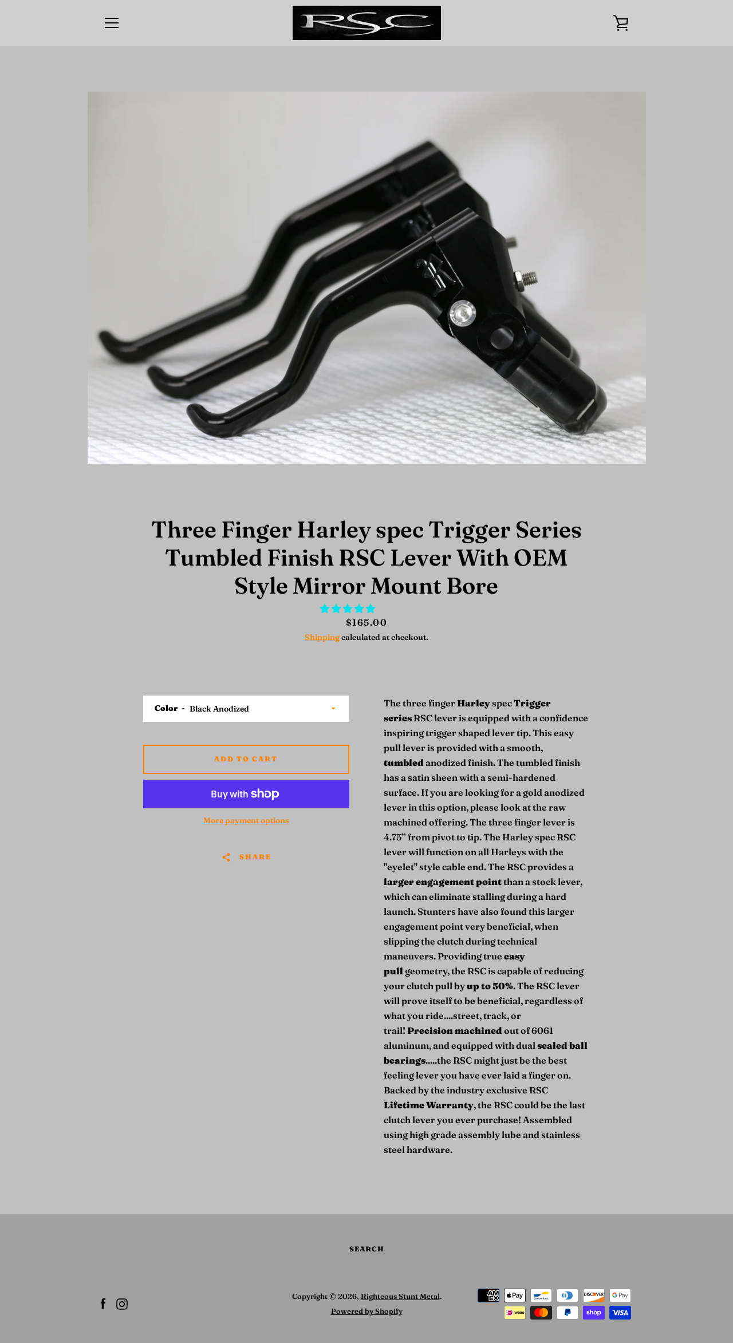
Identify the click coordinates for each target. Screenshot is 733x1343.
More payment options (246, 820)
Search (366, 1249)
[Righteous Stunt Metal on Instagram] (122, 1303)
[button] (348, 608)
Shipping (322, 637)
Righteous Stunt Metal (400, 1296)
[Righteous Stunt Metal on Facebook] (103, 1303)
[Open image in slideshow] (367, 278)
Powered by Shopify (367, 1311)
